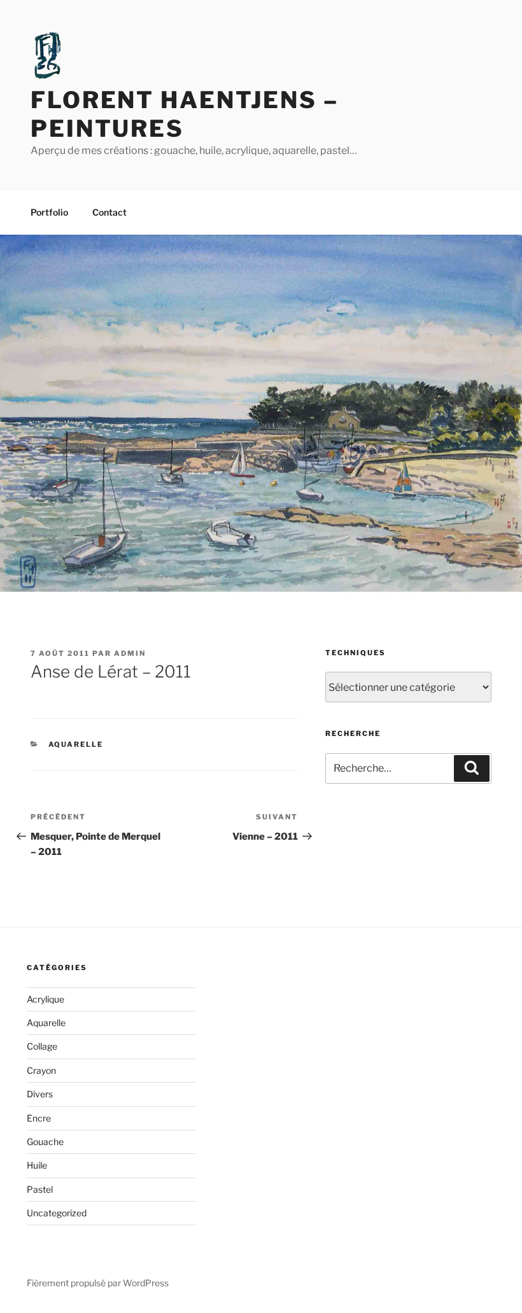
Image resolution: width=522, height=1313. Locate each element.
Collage (42, 1046)
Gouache (45, 1141)
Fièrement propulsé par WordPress (98, 1282)
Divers (40, 1093)
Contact (109, 212)
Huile (37, 1165)
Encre (39, 1118)
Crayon (41, 1070)
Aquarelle (76, 744)
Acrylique (45, 999)
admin (130, 653)
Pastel (40, 1189)
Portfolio (49, 212)
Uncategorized (57, 1212)
